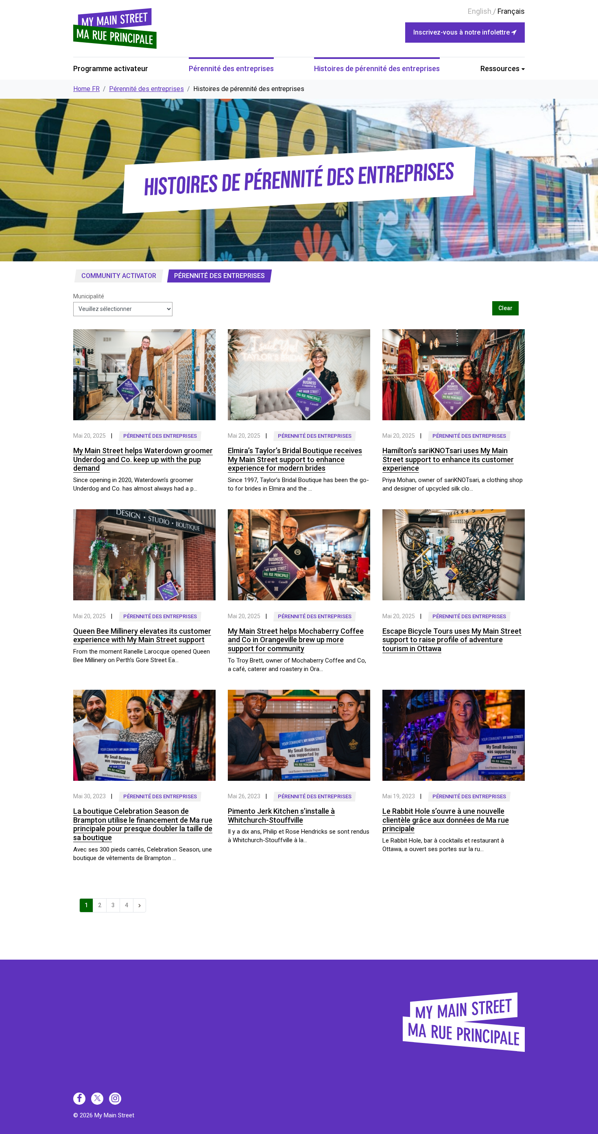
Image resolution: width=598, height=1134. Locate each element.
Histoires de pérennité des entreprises (377, 68)
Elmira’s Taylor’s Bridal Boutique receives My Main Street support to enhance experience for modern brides (295, 459)
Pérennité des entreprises (231, 68)
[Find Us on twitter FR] (97, 1099)
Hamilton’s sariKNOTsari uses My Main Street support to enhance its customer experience (448, 459)
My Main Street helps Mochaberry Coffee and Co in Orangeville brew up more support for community (296, 640)
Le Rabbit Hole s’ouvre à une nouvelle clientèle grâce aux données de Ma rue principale (445, 820)
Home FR (86, 89)
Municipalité (88, 296)
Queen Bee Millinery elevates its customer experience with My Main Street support (142, 635)
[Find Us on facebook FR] (79, 1099)
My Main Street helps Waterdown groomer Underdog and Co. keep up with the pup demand (143, 459)
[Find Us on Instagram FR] (115, 1099)
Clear (505, 308)
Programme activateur (110, 68)
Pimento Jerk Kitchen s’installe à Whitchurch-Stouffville (281, 815)
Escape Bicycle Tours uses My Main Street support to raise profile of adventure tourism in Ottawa (452, 640)
